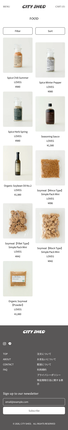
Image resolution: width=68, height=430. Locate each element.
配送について (44, 364)
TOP (5, 353)
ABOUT (7, 359)
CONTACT (8, 364)
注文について (44, 353)
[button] (18, 31)
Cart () (60, 7)
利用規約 (41, 369)
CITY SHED (26, 423)
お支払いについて (46, 359)
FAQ (5, 369)
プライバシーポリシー (49, 375)
